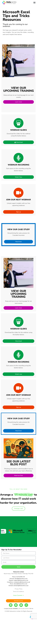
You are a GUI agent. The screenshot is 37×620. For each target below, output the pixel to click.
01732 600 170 (20, 577)
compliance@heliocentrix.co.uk (22, 582)
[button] (34, 2)
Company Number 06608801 (11, 608)
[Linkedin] (10, 605)
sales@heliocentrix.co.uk (21, 578)
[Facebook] (16, 605)
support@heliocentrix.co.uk (21, 580)
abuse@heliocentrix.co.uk (20, 584)
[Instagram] (26, 605)
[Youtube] (21, 605)
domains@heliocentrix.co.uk (21, 585)
